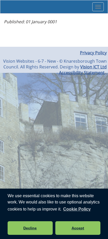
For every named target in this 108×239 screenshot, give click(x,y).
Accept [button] (78, 228)
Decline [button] (30, 228)
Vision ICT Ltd (93, 67)
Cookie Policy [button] (77, 209)
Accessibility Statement (82, 72)
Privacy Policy (93, 53)
